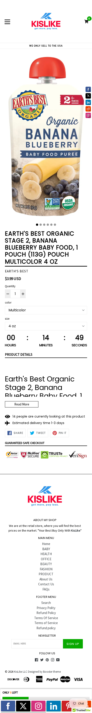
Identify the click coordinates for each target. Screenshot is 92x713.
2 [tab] (41, 225)
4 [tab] (48, 225)
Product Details (18, 354)
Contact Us (46, 584)
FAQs (46, 589)
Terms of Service (46, 623)
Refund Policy (46, 613)
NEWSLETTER (47, 636)
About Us (46, 579)
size (7, 319)
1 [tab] (37, 225)
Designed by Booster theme (44, 672)
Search (46, 603)
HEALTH (46, 554)
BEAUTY (46, 564)
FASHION (46, 569)
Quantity (10, 286)
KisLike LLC (20, 672)
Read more (21, 404)
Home (46, 544)
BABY (46, 549)
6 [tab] (55, 225)
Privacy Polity (46, 608)
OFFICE (46, 559)
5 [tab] (51, 225)
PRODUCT (46, 574)
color (8, 302)
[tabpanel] (46, 137)
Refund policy (46, 628)
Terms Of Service (46, 618)
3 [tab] (44, 225)
